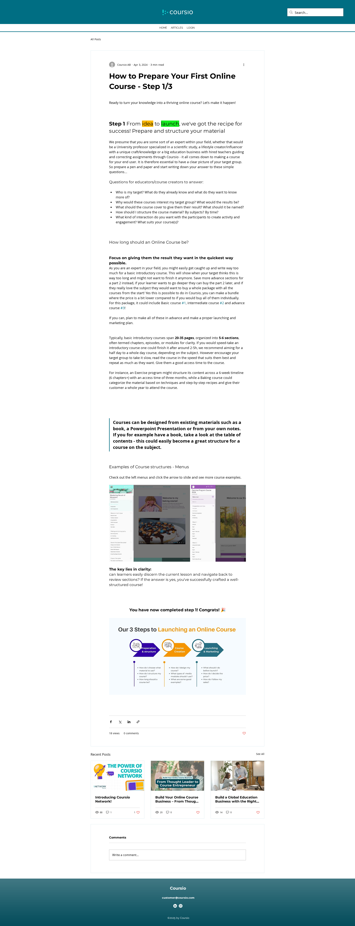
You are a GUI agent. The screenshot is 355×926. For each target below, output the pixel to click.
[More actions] (243, 64)
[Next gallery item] (241, 523)
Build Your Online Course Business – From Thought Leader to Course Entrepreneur (177, 799)
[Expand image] (149, 523)
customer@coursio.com (178, 898)
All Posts (96, 39)
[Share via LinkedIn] (129, 722)
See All (260, 754)
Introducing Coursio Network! (112, 799)
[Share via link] (138, 722)
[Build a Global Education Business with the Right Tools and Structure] (237, 776)
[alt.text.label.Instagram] (180, 906)
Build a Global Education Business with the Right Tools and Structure (236, 799)
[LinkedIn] (175, 906)
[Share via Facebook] (111, 722)
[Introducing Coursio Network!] (117, 776)
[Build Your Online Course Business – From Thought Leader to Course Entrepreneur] (177, 776)
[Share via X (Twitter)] (120, 722)
